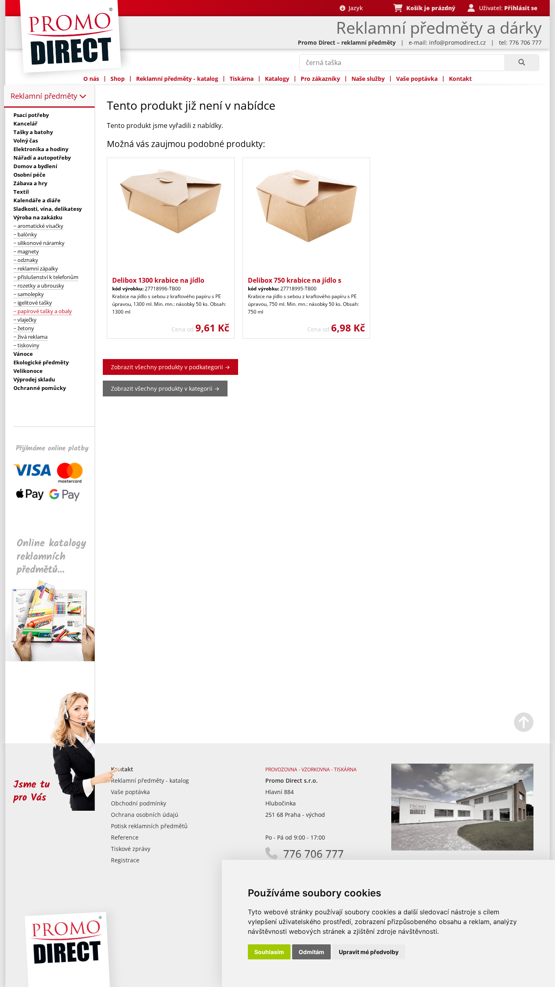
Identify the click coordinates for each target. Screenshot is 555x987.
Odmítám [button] (311, 951)
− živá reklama (30, 336)
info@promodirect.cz (457, 42)
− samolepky (28, 294)
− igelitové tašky (32, 302)
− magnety (26, 251)
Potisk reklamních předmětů (149, 826)
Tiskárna (242, 78)
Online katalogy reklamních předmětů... (51, 556)
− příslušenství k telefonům (45, 277)
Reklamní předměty (45, 96)
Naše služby (368, 78)
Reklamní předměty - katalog (177, 78)
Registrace (125, 860)
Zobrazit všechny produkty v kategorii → (165, 388)
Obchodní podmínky (138, 803)
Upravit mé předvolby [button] (369, 951)
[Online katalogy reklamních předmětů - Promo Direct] (56, 659)
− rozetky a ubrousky (38, 285)
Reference (125, 837)
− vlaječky (25, 319)
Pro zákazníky (320, 78)
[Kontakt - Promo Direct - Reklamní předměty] (462, 848)
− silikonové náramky (39, 243)
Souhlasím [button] (269, 951)
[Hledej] (521, 62)
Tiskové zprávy (130, 849)
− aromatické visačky (38, 225)
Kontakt (460, 78)
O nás (91, 78)
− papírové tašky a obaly (42, 311)
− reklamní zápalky (35, 268)
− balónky (25, 234)
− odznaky (25, 260)
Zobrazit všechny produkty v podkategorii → (170, 367)
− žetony (23, 328)
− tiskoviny (26, 345)
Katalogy (277, 78)
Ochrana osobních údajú (144, 814)
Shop (118, 78)
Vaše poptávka (417, 78)
